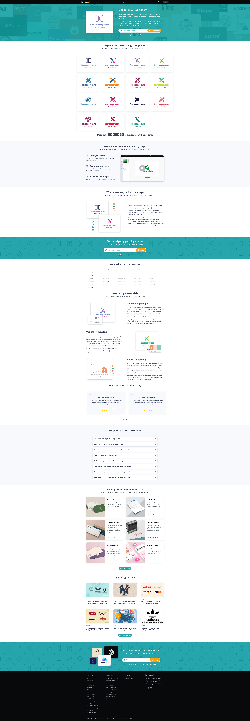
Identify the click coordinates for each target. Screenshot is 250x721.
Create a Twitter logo (92, 710)
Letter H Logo (106, 272)
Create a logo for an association (113, 692)
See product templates (112, 514)
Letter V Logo (137, 278)
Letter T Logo (137, 272)
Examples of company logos (112, 678)
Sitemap (126, 718)
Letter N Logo (121, 272)
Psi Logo (151, 278)
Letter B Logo (90, 275)
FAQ (127, 680)
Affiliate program (130, 678)
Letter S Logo (137, 269)
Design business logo (111, 694)
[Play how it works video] (142, 168)
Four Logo (89, 269)
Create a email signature (92, 701)
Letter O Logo (121, 275)
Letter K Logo (106, 281)
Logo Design (90, 680)
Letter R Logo (121, 284)
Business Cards (90, 685)
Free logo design (110, 685)
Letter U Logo (137, 275)
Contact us (128, 682)
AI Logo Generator (105, 2)
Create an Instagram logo (92, 708)
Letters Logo (152, 284)
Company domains (110, 680)
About (131, 2)
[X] (148, 688)
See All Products (90, 698)
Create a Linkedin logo (92, 712)
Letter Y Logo (137, 284)
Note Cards (89, 689)
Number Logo (152, 272)
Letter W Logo (137, 281)
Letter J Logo (106, 278)
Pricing (107, 701)
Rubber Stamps (90, 696)
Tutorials (108, 698)
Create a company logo (111, 687)
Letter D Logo (90, 281)
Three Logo (152, 281)
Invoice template (90, 703)
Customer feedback (110, 696)
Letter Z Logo (152, 269)
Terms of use (120, 718)
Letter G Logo (106, 269)
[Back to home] (86, 2)
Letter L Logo (106, 284)
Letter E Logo (90, 284)
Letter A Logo (90, 272)
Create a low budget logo (112, 689)
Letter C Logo (90, 278)
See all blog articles (124, 635)
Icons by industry (110, 682)
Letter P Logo (121, 278)
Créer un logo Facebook (92, 705)
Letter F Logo (90, 287)
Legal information (111, 718)
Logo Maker (96, 2)
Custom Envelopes (91, 694)
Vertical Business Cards (92, 692)
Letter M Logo (121, 269)
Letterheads (90, 687)
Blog (136, 2)
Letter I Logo (106, 275)
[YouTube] (151, 687)
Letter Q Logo (121, 281)
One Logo (151, 275)
